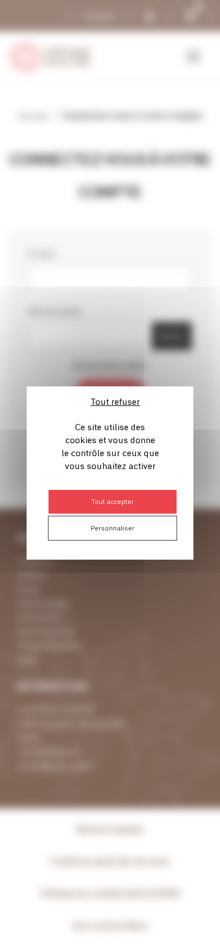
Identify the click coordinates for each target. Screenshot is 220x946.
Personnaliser (112, 528)
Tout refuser (115, 401)
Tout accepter (112, 501)
